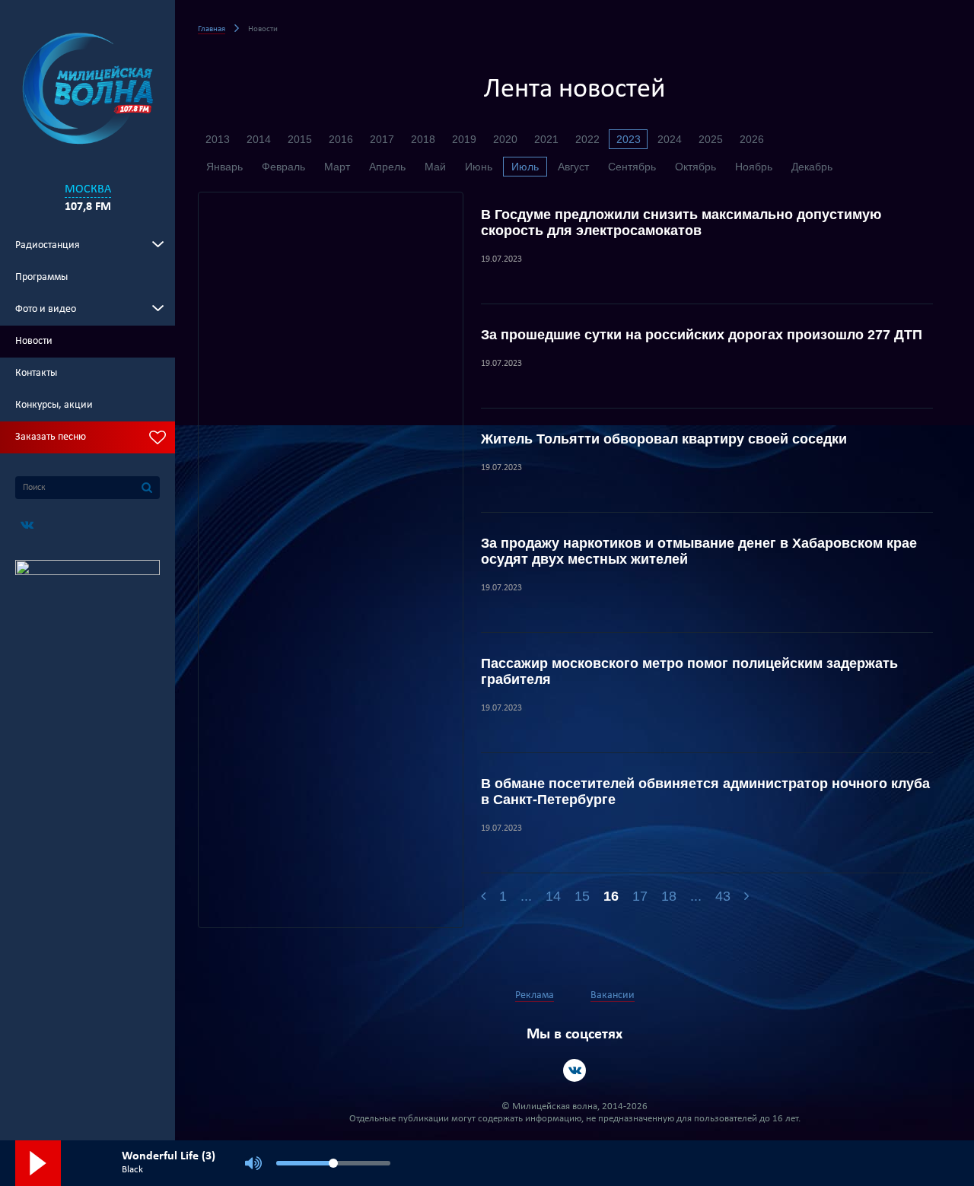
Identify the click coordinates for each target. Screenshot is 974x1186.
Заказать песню (50, 437)
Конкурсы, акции (54, 405)
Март (337, 167)
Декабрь (811, 167)
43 (722, 896)
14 (553, 896)
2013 (217, 139)
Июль (525, 167)
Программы (41, 277)
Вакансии (612, 995)
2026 (752, 139)
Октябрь (695, 167)
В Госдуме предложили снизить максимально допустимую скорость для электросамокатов (681, 222)
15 (582, 896)
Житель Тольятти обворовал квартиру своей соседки (664, 439)
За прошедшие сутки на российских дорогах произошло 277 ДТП (701, 334)
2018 (423, 139)
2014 (259, 139)
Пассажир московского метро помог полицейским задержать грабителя (689, 671)
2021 (546, 139)
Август (573, 167)
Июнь (478, 167)
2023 (628, 139)
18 (668, 896)
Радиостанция (47, 245)
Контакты (36, 373)
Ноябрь (753, 167)
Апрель (387, 167)
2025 (711, 139)
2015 (300, 139)
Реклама (534, 995)
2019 (464, 139)
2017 (382, 139)
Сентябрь (632, 167)
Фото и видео (45, 309)
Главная (211, 29)
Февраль (283, 167)
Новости (34, 341)
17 (640, 896)
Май (435, 167)
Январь (224, 167)
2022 (587, 139)
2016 (341, 139)
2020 (505, 139)
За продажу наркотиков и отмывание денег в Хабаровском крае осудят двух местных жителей (699, 551)
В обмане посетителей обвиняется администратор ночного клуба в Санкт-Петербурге (705, 791)
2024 (669, 139)
